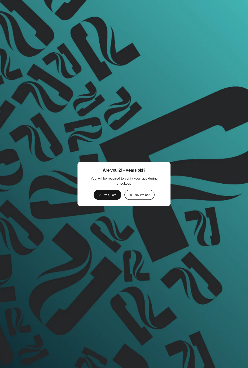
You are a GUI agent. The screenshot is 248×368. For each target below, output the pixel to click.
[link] (139, 195)
